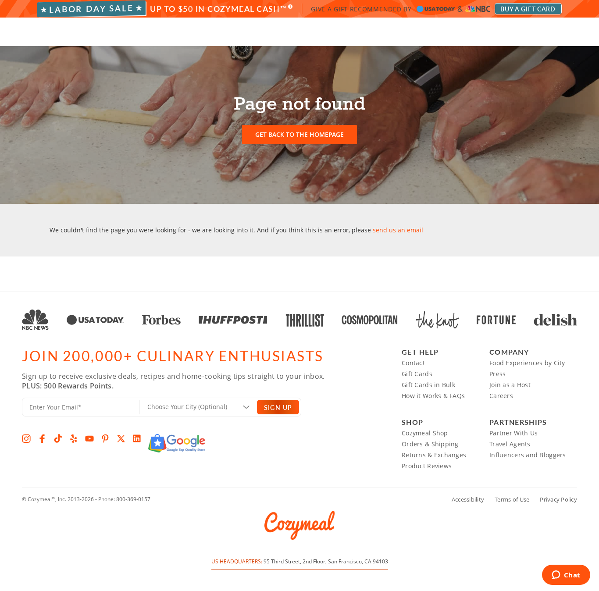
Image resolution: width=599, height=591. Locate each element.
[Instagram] (26, 438)
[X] (121, 438)
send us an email (398, 230)
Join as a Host (510, 385)
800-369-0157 (133, 499)
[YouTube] (89, 438)
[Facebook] (42, 438)
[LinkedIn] (136, 438)
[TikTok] (57, 438)
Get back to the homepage (299, 134)
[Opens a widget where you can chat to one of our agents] (566, 576)
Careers (501, 396)
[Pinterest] (105, 438)
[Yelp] (73, 438)
